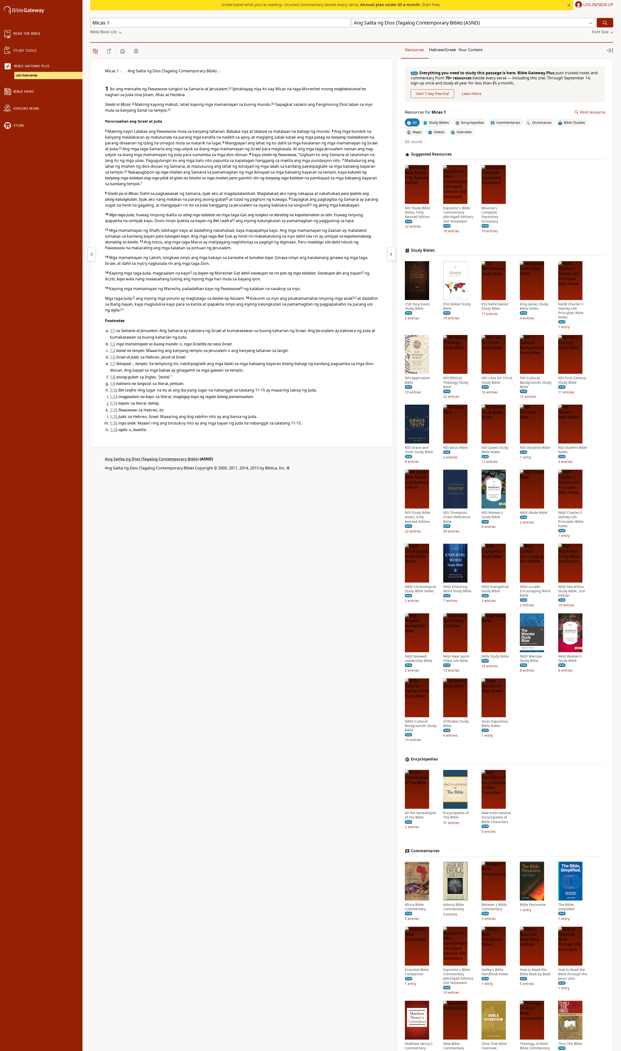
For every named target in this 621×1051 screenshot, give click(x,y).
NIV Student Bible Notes (572, 449)
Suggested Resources (431, 154)
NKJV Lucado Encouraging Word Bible (535, 591)
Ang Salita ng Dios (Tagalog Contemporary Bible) (152, 459)
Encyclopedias (424, 759)
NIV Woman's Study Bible (492, 514)
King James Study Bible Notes (534, 306)
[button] (593, 5)
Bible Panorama (533, 904)
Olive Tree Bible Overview (494, 1046)
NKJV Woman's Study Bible (570, 658)
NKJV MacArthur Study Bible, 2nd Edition (571, 591)
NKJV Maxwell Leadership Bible (418, 658)
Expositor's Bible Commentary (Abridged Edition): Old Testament (458, 215)
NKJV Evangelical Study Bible (495, 588)
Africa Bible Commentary (415, 906)
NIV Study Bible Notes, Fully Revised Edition (417, 212)
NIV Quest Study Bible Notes (495, 449)
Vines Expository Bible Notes (495, 723)
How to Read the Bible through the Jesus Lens (572, 974)
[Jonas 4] (92, 254)
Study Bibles (423, 250)
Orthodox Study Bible (456, 723)
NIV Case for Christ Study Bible (497, 380)
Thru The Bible (570, 1044)
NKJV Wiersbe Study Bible (531, 658)
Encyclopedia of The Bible (456, 815)
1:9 (112, 383)
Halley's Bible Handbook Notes (495, 972)
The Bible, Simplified (566, 906)
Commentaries (425, 850)
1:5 (112, 357)
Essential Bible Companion (417, 972)
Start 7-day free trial (432, 93)
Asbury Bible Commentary (453, 906)
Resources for (425, 112)
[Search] (605, 22)
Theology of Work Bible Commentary (535, 1046)
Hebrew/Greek (442, 49)
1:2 (112, 344)
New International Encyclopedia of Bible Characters (496, 817)
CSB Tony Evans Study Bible (417, 306)
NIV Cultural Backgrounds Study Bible (535, 382)
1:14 (113, 396)
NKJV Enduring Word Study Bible (457, 588)
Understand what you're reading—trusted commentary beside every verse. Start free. (331, 4)
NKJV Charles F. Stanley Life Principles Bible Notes (570, 519)
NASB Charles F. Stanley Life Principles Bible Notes (571, 311)
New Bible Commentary (453, 1046)
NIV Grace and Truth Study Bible (419, 449)
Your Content (470, 49)
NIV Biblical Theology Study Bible (455, 382)
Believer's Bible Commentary (494, 906)
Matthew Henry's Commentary (419, 1046)
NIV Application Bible (417, 380)
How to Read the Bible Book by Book (535, 972)
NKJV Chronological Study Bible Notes (420, 588)
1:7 (112, 363)
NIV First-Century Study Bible (572, 380)
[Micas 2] (391, 254)
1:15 (113, 410)
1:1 (112, 330)
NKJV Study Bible (495, 656)
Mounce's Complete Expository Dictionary (490, 215)
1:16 (113, 423)
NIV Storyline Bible (535, 447)
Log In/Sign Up (598, 4)
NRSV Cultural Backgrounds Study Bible (420, 725)
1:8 (112, 377)
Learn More (471, 93)
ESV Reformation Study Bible (495, 306)
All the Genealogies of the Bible (420, 815)
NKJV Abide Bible (533, 512)
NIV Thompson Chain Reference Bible (456, 517)
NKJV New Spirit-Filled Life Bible (456, 658)
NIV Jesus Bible (455, 447)
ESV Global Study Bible (457, 306)
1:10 (113, 390)
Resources (414, 49)
